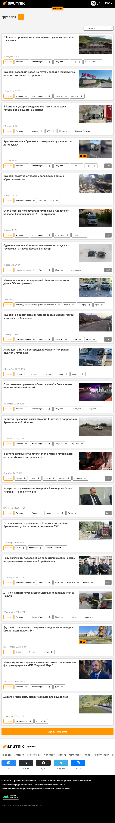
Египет (32, 478)
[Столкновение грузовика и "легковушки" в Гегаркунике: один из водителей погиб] (95, 392)
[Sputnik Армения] (14, 5)
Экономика (34, 754)
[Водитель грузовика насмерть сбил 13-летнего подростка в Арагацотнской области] (95, 426)
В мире (19, 478)
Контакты (42, 780)
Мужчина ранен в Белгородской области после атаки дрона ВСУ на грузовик (36, 281)
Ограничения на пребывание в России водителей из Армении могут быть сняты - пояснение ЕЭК (35, 524)
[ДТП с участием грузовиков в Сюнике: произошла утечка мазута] (95, 600)
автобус (62, 478)
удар (97, 304)
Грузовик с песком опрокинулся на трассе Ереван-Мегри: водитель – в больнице (38, 316)
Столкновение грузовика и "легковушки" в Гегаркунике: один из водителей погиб (37, 386)
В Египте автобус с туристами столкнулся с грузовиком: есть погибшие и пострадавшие (38, 455)
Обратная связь (62, 788)
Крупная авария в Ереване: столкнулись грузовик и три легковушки (37, 143)
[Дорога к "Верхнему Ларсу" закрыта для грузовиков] (95, 704)
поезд (73, 62)
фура (57, 582)
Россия (67, 304)
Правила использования (24, 780)
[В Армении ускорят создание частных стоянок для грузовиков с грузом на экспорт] (95, 114)
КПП (48, 131)
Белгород (82, 304)
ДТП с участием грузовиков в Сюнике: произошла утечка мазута (38, 594)
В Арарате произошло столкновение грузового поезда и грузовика (38, 39)
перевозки (33, 548)
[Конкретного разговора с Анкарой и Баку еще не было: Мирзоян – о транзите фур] (95, 496)
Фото (87, 754)
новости (6, 754)
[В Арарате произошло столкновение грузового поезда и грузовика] (95, 45)
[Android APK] (10, 797)
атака (48, 374)
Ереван (74, 166)
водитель (75, 374)
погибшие (78, 478)
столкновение (90, 62)
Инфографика (101, 754)
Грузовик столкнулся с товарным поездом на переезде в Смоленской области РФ (38, 629)
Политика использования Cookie (49, 784)
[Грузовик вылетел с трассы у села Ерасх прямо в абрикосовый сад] (95, 183)
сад (40, 200)
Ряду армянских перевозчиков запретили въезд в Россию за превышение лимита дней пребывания (39, 559)
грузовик (8, 16)
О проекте (6, 780)
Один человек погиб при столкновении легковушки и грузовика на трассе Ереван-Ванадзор (36, 247)
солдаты (74, 96)
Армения (19, 62)
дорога (39, 721)
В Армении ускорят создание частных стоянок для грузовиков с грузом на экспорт (34, 108)
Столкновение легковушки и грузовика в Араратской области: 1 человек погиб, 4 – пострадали (36, 212)
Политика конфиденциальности (16, 784)
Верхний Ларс (21, 721)
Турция (34, 513)
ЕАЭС (18, 548)
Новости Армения (39, 62)
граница (35, 131)
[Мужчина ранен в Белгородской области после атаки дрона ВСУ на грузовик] (95, 287)
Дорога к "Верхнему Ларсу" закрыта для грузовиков (35, 696)
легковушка (59, 235)
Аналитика (75, 754)
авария (88, 166)
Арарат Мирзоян (52, 513)
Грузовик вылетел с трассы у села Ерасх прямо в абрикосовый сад (33, 177)
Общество (59, 62)
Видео (18, 652)
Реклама (52, 780)
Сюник (74, 617)
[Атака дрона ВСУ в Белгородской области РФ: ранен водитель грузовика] (95, 357)
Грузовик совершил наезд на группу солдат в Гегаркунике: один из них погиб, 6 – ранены (39, 73)
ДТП (52, 200)
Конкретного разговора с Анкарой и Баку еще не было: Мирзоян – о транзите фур (37, 490)
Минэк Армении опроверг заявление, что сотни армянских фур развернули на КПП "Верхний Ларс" (39, 663)
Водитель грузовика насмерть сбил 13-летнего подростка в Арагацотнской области (40, 420)
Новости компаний (82, 780)
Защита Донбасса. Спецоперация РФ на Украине (36, 304)
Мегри (88, 339)
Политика (72, 513)
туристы (47, 478)
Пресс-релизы (64, 780)
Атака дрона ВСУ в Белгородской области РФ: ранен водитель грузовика (36, 351)
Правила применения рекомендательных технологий (27, 788)
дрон (61, 374)
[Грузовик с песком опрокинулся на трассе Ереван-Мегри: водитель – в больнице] (95, 322)
